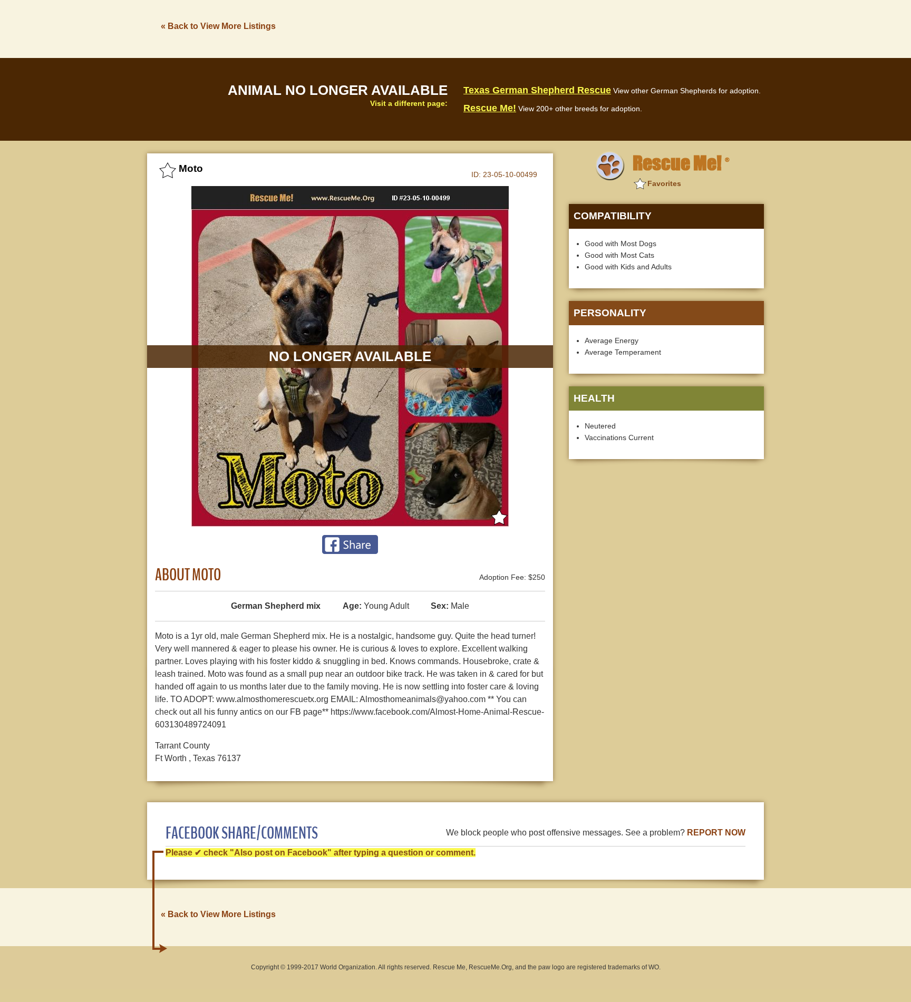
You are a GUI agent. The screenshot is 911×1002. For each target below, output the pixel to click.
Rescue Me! (489, 108)
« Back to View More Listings (218, 26)
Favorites (664, 183)
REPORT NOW (716, 832)
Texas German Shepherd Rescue (537, 90)
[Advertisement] (572, 28)
